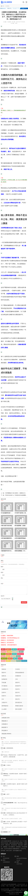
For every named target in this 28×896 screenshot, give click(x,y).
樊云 (15, 658)
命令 (10, 658)
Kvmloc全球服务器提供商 (16, 892)
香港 (18, 660)
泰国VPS (17, 682)
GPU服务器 (4, 685)
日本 (3, 660)
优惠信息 (4, 669)
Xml (21, 890)
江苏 (14, 653)
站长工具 (4, 658)
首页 (3, 6)
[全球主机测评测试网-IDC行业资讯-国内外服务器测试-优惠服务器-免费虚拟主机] (6, 2)
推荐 (3, 649)
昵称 (2, 566)
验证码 (3, 596)
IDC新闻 (15, 651)
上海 (9, 651)
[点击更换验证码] (12, 598)
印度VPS (17, 689)
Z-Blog (17, 894)
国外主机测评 (18, 709)
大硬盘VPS (4, 702)
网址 (2, 578)
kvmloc (24, 660)
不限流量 (4, 682)
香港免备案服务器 (19, 672)
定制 (14, 649)
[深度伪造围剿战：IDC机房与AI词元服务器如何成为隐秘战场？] (21, 544)
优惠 (9, 649)
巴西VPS (4, 695)
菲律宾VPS (18, 695)
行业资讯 (7, 6)
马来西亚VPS (5, 689)
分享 (18, 656)
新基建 (9, 653)
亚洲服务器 (18, 675)
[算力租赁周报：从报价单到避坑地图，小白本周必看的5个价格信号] (21, 519)
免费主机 (4, 675)
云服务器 (21, 649)
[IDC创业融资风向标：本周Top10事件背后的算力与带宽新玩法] (7, 507)
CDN (16, 679)
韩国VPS (4, 672)
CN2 (13, 656)
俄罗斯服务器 (5, 705)
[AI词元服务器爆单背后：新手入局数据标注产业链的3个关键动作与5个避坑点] (7, 532)
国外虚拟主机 (18, 702)
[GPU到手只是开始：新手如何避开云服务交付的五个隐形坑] (21, 507)
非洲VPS (4, 692)
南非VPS (17, 692)
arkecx (4, 651)
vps (8, 656)
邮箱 (2, 572)
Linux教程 (4, 709)
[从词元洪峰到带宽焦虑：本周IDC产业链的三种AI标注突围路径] (21, 532)
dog (20, 658)
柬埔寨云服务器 (19, 705)
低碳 (21, 651)
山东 (13, 660)
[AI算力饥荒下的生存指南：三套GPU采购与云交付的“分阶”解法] (7, 519)
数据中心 (20, 653)
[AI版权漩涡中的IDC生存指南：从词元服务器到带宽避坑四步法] (7, 544)
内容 (2, 583)
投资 (3, 653)
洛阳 (3, 656)
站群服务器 (4, 679)
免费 (8, 660)
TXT (23, 890)
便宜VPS (17, 699)
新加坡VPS (18, 685)
